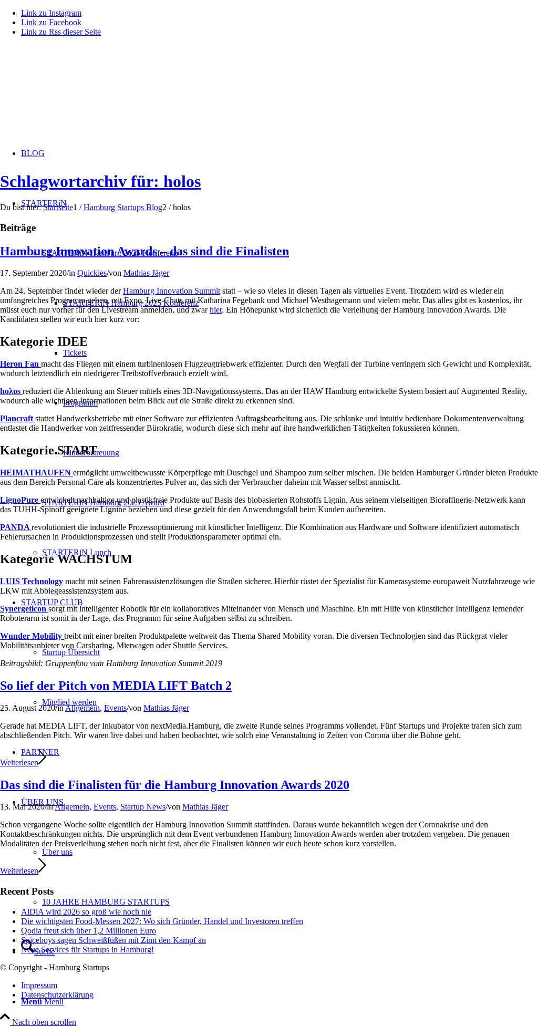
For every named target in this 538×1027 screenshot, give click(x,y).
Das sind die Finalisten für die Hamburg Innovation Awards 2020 (174, 785)
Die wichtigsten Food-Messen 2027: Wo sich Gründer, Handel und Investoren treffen (162, 921)
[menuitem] (279, 1001)
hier (216, 309)
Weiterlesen (19, 762)
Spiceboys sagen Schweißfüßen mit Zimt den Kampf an (113, 940)
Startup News (142, 806)
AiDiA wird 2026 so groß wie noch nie (86, 911)
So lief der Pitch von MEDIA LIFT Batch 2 (116, 685)
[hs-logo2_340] (79, 94)
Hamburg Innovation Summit (171, 290)
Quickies (92, 272)
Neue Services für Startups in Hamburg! (87, 949)
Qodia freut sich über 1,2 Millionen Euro (88, 930)
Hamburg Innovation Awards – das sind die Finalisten (144, 251)
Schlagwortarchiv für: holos (100, 181)
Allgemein (82, 707)
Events (115, 707)
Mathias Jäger (146, 272)
